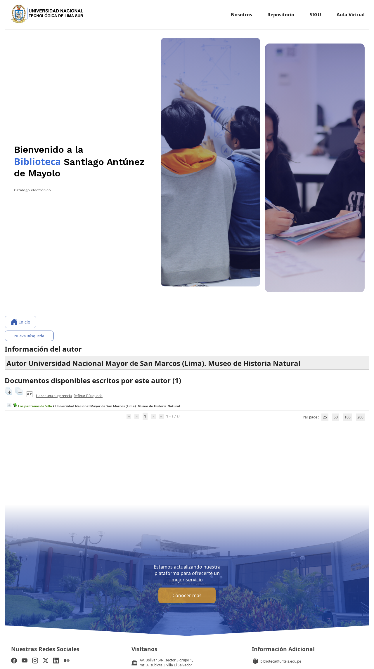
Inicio (24, 322)
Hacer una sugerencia (54, 395)
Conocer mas (187, 595)
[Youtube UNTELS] (24, 661)
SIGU (315, 14)
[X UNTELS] (46, 661)
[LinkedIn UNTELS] (56, 661)
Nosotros (241, 14)
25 (325, 417)
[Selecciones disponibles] (30, 395)
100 (347, 417)
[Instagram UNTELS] (35, 661)
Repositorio (280, 14)
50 (336, 417)
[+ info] (9, 405)
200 (360, 417)
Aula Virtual (351, 14)
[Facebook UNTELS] (14, 661)
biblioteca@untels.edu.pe (280, 661)
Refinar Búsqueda (88, 395)
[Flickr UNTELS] (67, 661)
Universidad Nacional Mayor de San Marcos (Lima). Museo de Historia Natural (117, 406)
